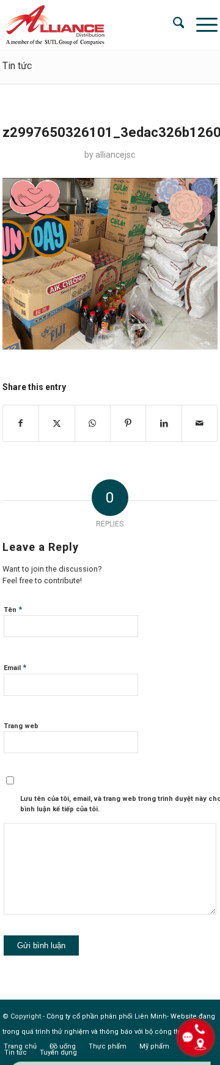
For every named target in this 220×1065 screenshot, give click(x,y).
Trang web (21, 726)
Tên (13, 609)
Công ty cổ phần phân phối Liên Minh (106, 1016)
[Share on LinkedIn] (163, 423)
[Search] (173, 24)
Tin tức (17, 66)
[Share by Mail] (200, 423)
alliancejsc (115, 155)
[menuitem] (173, 24)
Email (15, 667)
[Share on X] (56, 423)
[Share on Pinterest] (128, 423)
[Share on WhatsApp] (92, 423)
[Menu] (201, 24)
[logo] (88, 24)
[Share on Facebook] (20, 423)
